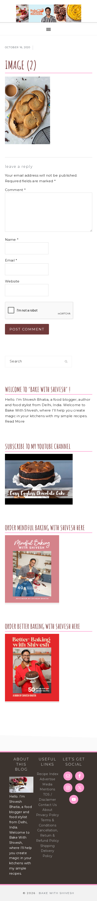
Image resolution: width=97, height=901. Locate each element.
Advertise (47, 779)
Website (12, 281)
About (47, 810)
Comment (15, 190)
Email (11, 260)
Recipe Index (47, 774)
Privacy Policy (47, 815)
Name (12, 239)
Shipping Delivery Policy (47, 851)
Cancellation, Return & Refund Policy (47, 835)
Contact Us (47, 805)
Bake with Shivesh (48, 14)
